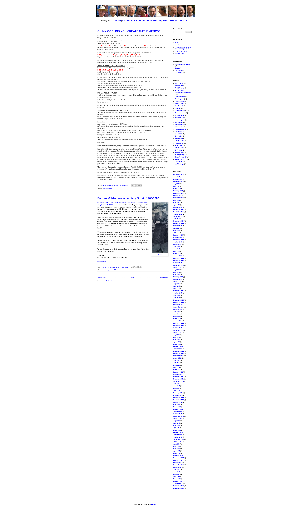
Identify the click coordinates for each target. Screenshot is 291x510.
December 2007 (178, 458)
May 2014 (176, 316)
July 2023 (176, 184)
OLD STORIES (168, 21)
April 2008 (176, 451)
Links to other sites (181, 51)
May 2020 (176, 230)
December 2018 (178, 258)
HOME (118, 21)
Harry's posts (179, 117)
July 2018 (176, 270)
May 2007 (176, 474)
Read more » (101, 261)
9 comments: (124, 267)
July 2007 (176, 469)
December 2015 (178, 291)
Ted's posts (178, 150)
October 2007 (177, 462)
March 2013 (177, 344)
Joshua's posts (180, 124)
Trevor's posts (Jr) (181, 157)
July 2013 (176, 335)
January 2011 (177, 395)
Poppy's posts (179, 141)
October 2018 (177, 263)
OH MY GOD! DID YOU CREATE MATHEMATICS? (128, 31)
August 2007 (177, 467)
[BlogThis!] (134, 185)
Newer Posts (102, 277)
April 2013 (176, 342)
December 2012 (178, 351)
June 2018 (176, 272)
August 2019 (177, 244)
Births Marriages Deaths (183, 64)
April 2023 (176, 186)
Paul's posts (179, 138)
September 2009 (178, 416)
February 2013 (178, 346)
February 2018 (178, 277)
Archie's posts (179, 88)
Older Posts (164, 277)
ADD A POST (127, 21)
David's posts (179, 99)
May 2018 (176, 274)
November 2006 (178, 488)
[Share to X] (136, 185)
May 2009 (176, 425)
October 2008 (177, 437)
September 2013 (178, 330)
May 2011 (176, 388)
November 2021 (178, 212)
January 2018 (177, 279)
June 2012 (176, 363)
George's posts (107, 188)
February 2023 (178, 191)
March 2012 (177, 369)
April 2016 (176, 288)
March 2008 (177, 453)
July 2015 (176, 295)
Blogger (153, 504)
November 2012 (178, 353)
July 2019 (176, 246)
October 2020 (177, 226)
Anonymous (179, 86)
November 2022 (178, 193)
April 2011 (176, 390)
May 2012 (176, 365)
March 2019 (177, 253)
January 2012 (177, 374)
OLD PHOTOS (181, 21)
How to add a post (180, 45)
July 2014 (176, 312)
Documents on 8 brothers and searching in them (183, 48)
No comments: (124, 185)
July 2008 (176, 444)
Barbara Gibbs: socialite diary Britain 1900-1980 (128, 198)
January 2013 (177, 349)
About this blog (179, 53)
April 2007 (176, 476)
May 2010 (176, 404)
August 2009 (177, 418)
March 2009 (177, 430)
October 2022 (177, 195)
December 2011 (178, 377)
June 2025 (176, 177)
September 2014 (178, 307)
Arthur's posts (179, 90)
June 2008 (176, 446)
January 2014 (177, 321)
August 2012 (177, 358)
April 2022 (176, 205)
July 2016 (176, 284)
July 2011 (176, 383)
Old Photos (178, 70)
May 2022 (176, 202)
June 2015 (176, 298)
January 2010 (177, 411)
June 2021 (176, 219)
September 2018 (178, 265)
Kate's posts (179, 127)
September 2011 (178, 381)
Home (133, 277)
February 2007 (178, 481)
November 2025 (178, 175)
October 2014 (177, 304)
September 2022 (178, 198)
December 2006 (178, 486)
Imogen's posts (180, 120)
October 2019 (177, 242)
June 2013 (176, 337)
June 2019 (176, 249)
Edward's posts (180, 101)
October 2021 (177, 214)
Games (177, 68)
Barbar (160, 254)
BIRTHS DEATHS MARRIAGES (147, 21)
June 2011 (176, 386)
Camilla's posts (180, 96)
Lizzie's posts (179, 131)
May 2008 (176, 449)
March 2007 (177, 479)
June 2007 (176, 472)
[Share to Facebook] (139, 185)
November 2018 (178, 260)
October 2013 (177, 328)
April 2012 (176, 367)
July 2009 (176, 421)
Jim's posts (179, 122)
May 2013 (176, 339)
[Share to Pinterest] (141, 185)
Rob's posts (179, 143)
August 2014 (177, 309)
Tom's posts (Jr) (180, 155)
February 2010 (178, 409)
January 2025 (177, 179)
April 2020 (176, 232)
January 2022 (177, 207)
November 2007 (178, 460)
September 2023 (178, 181)
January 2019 (177, 256)
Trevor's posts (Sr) (181, 159)
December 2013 (178, 323)
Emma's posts (179, 103)
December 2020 (178, 221)
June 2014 (176, 314)
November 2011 (178, 379)
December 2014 (178, 300)
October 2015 (177, 293)
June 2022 (176, 200)
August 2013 (177, 332)
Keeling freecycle (180, 129)
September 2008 (178, 439)
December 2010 (178, 397)
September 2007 (178, 465)
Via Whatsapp (179, 164)
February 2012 (178, 372)
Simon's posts (179, 148)
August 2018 (177, 267)
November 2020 (178, 223)
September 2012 (178, 356)
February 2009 (178, 432)
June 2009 (176, 423)
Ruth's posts (179, 145)
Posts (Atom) (110, 281)
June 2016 (176, 286)
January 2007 (177, 483)
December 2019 (178, 239)
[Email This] (132, 185)
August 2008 (177, 441)
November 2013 (178, 325)
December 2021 (178, 209)
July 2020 (176, 228)
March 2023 (177, 188)
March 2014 (177, 318)
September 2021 (178, 216)
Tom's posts (179, 152)
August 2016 (177, 281)
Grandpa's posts (180, 113)
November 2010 (178, 400)
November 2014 (178, 302)
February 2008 (178, 455)
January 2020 (177, 237)
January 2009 (177, 435)
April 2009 (176, 428)
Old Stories (116, 270)
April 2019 (176, 251)
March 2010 (177, 407)
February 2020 (178, 235)
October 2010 (177, 402)
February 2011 (178, 393)
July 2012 (176, 360)
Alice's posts (179, 83)
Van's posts (179, 162)
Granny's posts (180, 115)
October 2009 (177, 414)
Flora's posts (179, 106)
